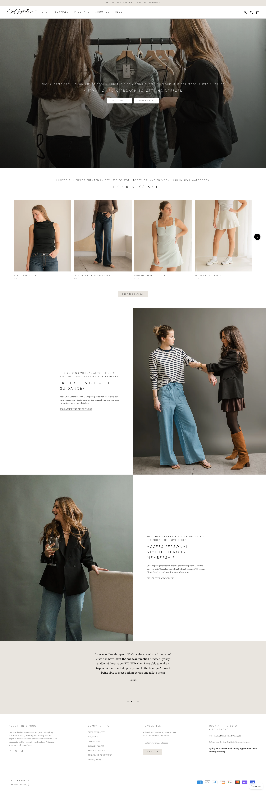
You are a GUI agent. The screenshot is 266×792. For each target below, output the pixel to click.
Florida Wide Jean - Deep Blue (93, 275)
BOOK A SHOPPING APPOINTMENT (76, 409)
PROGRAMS (82, 12)
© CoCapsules (20, 781)
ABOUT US (102, 12)
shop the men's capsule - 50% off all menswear (133, 3)
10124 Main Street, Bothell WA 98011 (225, 735)
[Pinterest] (22, 751)
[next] (257, 237)
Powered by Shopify (20, 784)
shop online (119, 100)
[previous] (9, 237)
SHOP (45, 12)
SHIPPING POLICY (96, 750)
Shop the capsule (133, 294)
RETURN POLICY (96, 745)
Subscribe (152, 752)
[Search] (251, 12)
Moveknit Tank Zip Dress (149, 275)
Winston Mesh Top (25, 275)
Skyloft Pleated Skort (209, 275)
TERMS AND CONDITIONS (100, 755)
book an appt (146, 100)
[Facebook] (10, 751)
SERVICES (62, 12)
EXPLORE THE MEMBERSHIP (160, 578)
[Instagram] (16, 751)
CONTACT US (94, 741)
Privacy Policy (94, 759)
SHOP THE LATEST (96, 732)
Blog (119, 12)
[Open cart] (257, 12)
